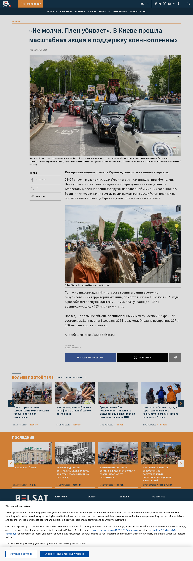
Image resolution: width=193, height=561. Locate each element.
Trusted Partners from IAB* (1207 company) (114, 530)
